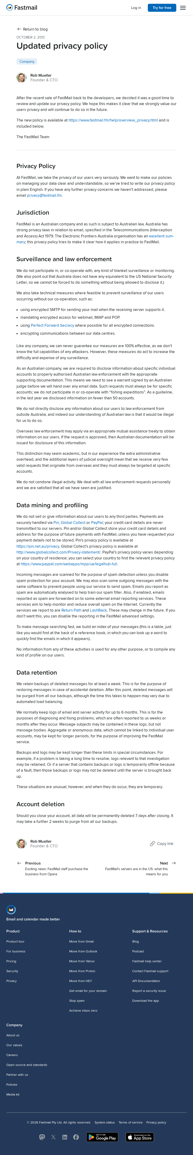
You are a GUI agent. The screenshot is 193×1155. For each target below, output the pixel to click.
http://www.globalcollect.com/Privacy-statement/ (58, 552)
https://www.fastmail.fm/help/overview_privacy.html (113, 120)
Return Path (71, 610)
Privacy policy (156, 1122)
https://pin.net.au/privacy (37, 546)
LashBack (98, 610)
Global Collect (73, 522)
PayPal (97, 522)
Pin (56, 522)
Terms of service (131, 1122)
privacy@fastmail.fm (44, 195)
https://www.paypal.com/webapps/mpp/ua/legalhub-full (69, 564)
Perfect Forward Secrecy (52, 325)
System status (105, 1122)
